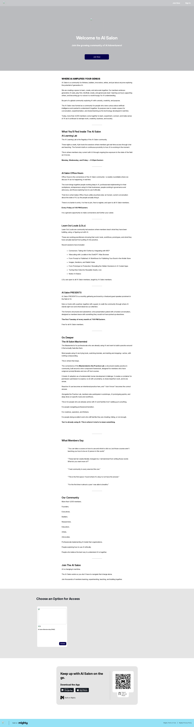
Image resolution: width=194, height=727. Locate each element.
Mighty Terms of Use (169, 723)
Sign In (188, 3)
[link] (52, 626)
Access (62, 643)
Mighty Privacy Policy (185, 723)
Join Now (176, 3)
